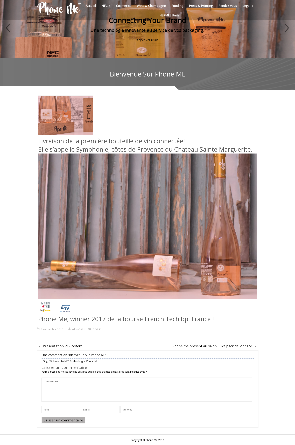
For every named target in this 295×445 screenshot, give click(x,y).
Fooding (177, 6)
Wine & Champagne (151, 6)
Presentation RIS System (60, 346)
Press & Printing (201, 6)
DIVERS (97, 329)
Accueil (91, 6)
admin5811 (78, 329)
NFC (105, 6)
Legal (246, 6)
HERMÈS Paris (169, 15)
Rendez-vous (228, 6)
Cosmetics (123, 6)
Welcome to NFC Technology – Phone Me (74, 361)
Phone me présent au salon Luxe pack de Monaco (214, 346)
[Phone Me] (59, 8)
